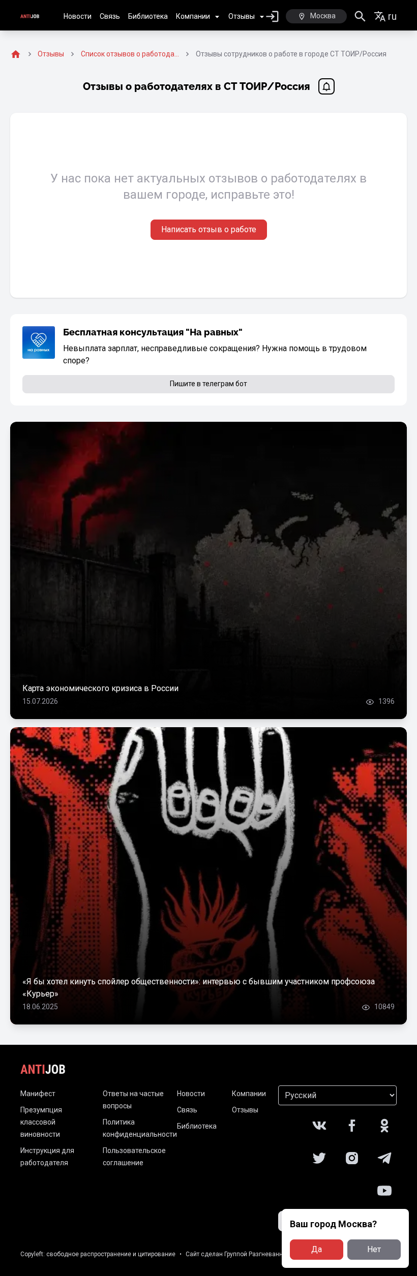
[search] (360, 16)
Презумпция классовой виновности (41, 1122)
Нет (374, 1249)
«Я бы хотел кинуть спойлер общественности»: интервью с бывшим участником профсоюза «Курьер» (198, 988)
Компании (193, 16)
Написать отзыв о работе (208, 229)
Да (316, 1249)
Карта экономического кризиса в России (100, 688)
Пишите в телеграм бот (208, 384)
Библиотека (148, 16)
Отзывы (241, 16)
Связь (110, 16)
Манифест (37, 1094)
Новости (78, 16)
